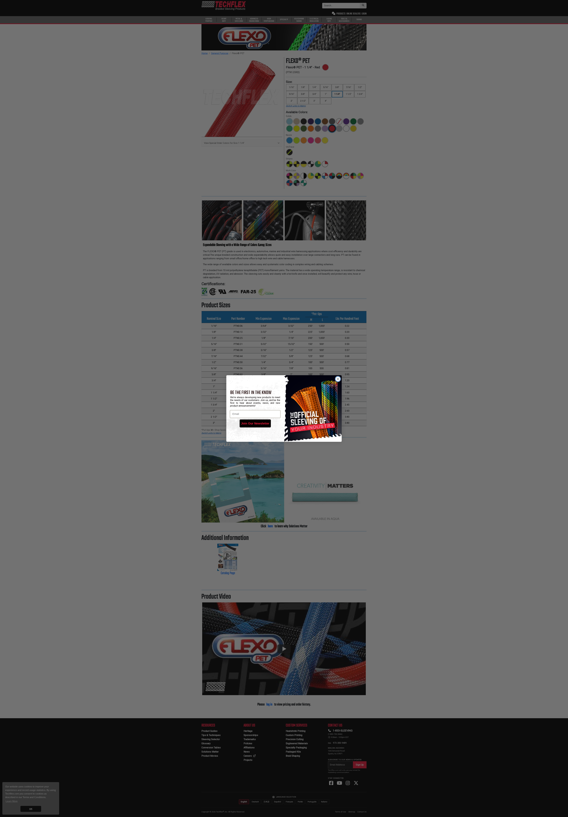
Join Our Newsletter (255, 423)
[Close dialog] (338, 379)
